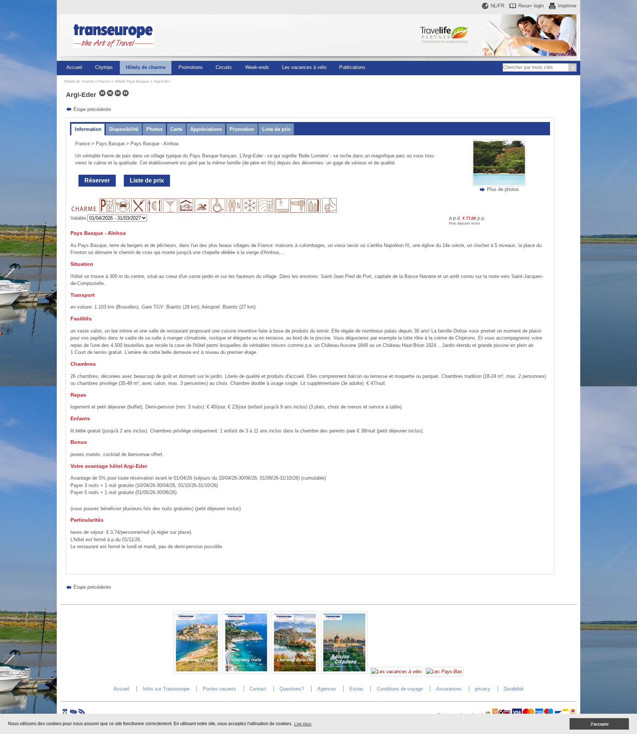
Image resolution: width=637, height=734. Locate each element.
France (104, 81)
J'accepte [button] (599, 724)
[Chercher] (572, 67)
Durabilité (513, 689)
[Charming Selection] (295, 671)
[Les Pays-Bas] (444, 671)
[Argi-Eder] (499, 184)
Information (88, 129)
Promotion (242, 129)
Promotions (190, 67)
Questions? (291, 689)
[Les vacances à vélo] (396, 671)
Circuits (224, 67)
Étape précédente (92, 109)
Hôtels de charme (146, 67)
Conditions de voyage (400, 689)
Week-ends (257, 67)
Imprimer (567, 5)
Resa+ (531, 5)
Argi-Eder (162, 81)
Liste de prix (276, 129)
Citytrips (104, 67)
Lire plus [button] (302, 724)
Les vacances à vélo (304, 67)
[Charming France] (197, 671)
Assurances (449, 689)
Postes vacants (219, 689)
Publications (352, 67)
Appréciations (206, 129)
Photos (154, 129)
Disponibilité (123, 129)
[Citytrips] (344, 671)
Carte (176, 129)
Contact (258, 689)
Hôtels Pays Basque (132, 81)
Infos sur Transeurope (166, 689)
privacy (482, 689)
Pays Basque (110, 143)
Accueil (74, 67)
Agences (326, 689)
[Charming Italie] (246, 671)
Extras (356, 689)
